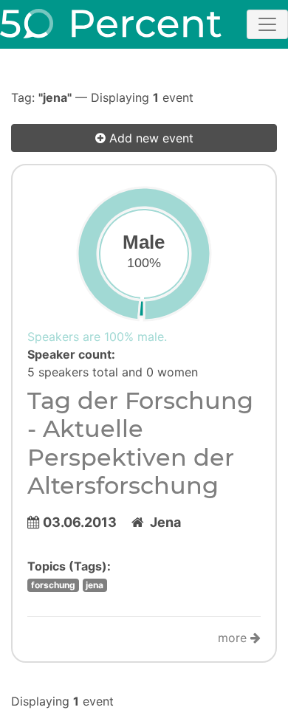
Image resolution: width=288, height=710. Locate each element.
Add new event (149, 138)
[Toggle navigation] (267, 24)
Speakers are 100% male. (97, 336)
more (234, 637)
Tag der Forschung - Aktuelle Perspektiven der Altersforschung (140, 443)
